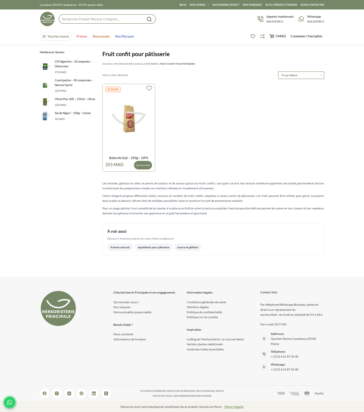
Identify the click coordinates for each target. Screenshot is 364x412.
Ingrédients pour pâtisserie (153, 247)
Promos (81, 36)
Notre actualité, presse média (132, 312)
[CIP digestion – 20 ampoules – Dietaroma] (45, 67)
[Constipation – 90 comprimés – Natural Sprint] (45, 85)
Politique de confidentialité (204, 312)
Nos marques (124, 36)
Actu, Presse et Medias (281, 4)
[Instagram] (57, 393)
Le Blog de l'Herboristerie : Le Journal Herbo (215, 339)
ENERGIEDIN (188, 390)
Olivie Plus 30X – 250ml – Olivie (75, 99)
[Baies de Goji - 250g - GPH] (129, 119)
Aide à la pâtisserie (146, 63)
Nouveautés (101, 36)
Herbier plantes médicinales (205, 344)
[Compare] (262, 36)
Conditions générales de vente (206, 302)
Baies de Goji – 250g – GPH (128, 158)
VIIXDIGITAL (208, 390)
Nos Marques (252, 4)
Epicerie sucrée (123, 63)
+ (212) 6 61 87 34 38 (284, 356)
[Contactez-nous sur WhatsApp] (9, 402)
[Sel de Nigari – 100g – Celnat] (45, 116)
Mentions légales (198, 307)
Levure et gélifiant (187, 247)
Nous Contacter (312, 4)
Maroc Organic (234, 406)
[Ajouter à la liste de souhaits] (149, 88)
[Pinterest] (81, 393)
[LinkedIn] (94, 393)
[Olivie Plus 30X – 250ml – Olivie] (45, 102)
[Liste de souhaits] (252, 36)
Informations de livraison (129, 339)
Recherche (149, 19)
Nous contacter (123, 334)
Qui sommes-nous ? (225, 4)
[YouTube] (69, 393)
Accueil (107, 63)
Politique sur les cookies (202, 317)
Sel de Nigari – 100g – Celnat (73, 113)
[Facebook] (44, 393)
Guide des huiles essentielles (205, 349)
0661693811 (274, 21)
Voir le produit (143, 165)
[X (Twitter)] (106, 393)
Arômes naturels (120, 247)
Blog (183, 4)
